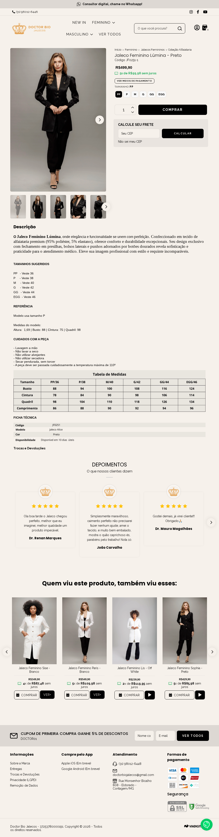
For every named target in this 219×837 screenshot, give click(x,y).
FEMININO (101, 23)
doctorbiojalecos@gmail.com (133, 775)
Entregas (16, 769)
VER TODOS (110, 34)
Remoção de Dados (24, 785)
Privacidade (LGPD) (23, 780)
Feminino (131, 49)
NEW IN (79, 23)
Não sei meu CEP (130, 141)
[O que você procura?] (180, 28)
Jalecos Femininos (152, 49)
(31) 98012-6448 (27, 11)
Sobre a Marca (20, 763)
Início (118, 49)
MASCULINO (77, 34)
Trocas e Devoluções (29, 448)
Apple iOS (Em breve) (76, 763)
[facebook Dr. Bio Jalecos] (198, 11)
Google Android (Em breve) (80, 769)
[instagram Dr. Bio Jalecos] (191, 11)
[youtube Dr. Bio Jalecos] (205, 11)
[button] (99, 120)
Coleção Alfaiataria (180, 49)
